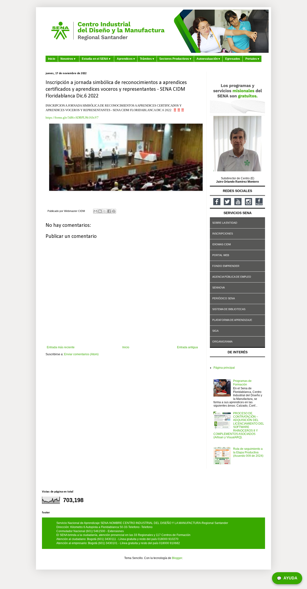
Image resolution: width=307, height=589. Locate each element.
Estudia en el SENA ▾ (96, 58)
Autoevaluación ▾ (208, 58)
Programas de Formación (242, 382)
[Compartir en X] (104, 211)
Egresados (232, 58)
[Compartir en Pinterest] (113, 211)
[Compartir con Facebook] (109, 211)
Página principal (224, 367)
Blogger (177, 558)
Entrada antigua (187, 347)
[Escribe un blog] (100, 211)
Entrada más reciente (61, 347)
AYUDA (287, 578)
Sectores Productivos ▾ (175, 58)
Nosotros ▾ (67, 58)
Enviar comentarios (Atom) (81, 354)
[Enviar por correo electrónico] (95, 211)
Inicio (51, 58)
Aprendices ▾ (126, 58)
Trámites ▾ (147, 58)
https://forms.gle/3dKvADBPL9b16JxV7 (72, 117)
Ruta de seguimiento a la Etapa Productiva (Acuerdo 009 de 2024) (248, 452)
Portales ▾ (252, 58)
